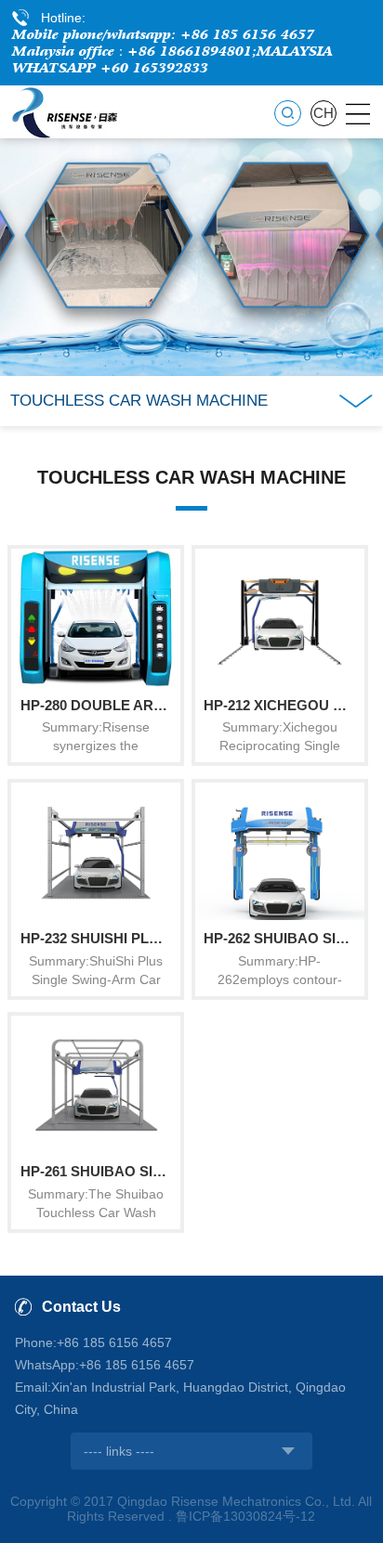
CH (323, 113)
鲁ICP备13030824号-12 (245, 1516)
